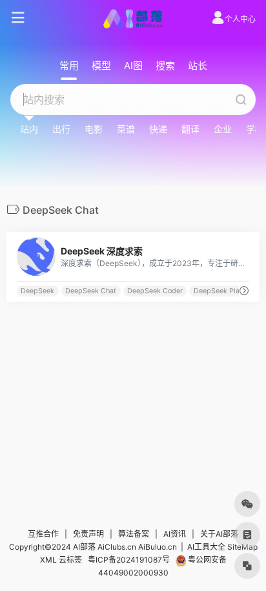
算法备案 (133, 534)
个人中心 (240, 19)
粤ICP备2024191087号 (129, 560)
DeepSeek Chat (90, 291)
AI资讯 (174, 534)
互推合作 (43, 534)
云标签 (70, 560)
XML (48, 560)
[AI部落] (133, 18)
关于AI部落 (219, 534)
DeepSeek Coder (155, 291)
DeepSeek (37, 291)
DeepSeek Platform (225, 291)
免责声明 (88, 534)
